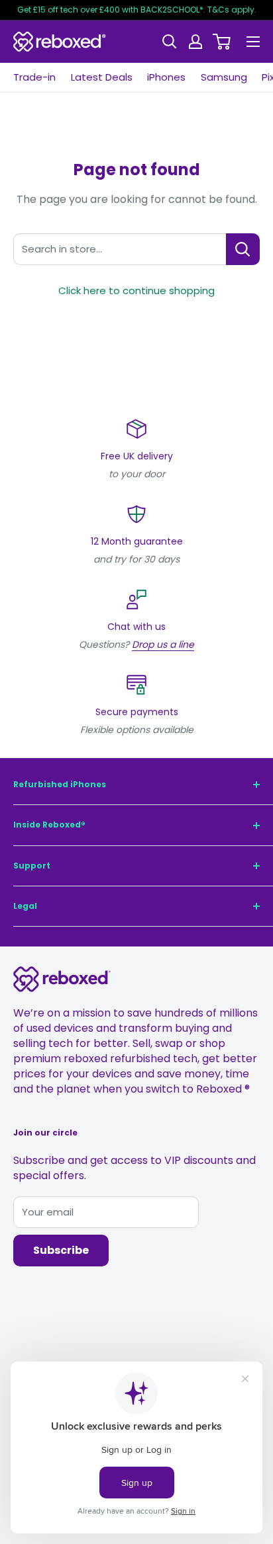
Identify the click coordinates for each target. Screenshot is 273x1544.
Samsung (224, 77)
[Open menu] (253, 41)
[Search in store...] (243, 249)
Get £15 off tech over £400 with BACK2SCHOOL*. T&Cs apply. (136, 9)
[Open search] (169, 41)
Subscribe (61, 1250)
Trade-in (34, 77)
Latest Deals (102, 77)
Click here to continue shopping (136, 290)
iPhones (166, 77)
